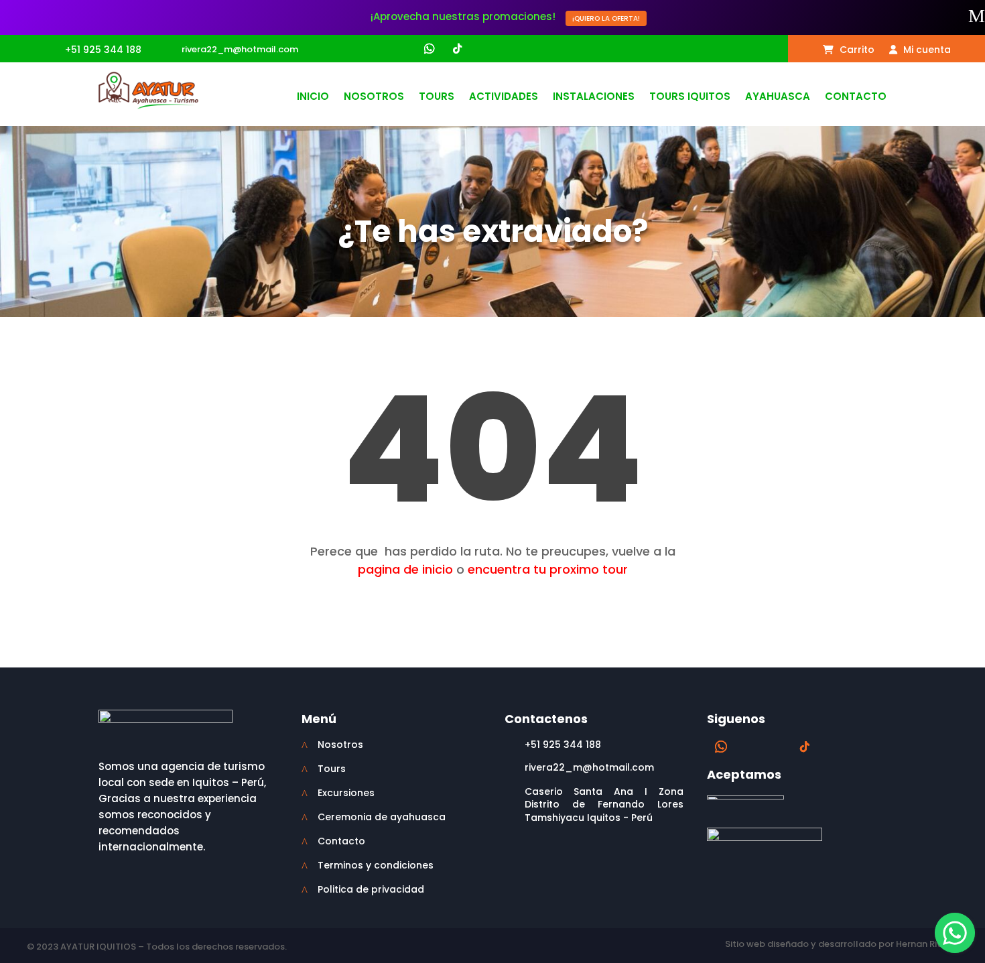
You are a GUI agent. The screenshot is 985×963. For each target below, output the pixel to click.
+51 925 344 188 (103, 49)
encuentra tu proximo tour (548, 569)
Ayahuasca (777, 97)
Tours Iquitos (689, 97)
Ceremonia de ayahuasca (382, 817)
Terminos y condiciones (376, 865)
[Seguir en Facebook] (377, 49)
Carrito (855, 50)
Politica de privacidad (371, 889)
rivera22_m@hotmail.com (240, 49)
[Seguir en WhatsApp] (429, 49)
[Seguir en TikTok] (457, 49)
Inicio (313, 97)
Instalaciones (594, 97)
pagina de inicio (405, 569)
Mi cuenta (926, 50)
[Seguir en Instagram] (402, 49)
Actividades (503, 97)
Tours (436, 97)
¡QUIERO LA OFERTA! (606, 18)
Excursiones (346, 792)
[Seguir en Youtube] (482, 49)
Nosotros (374, 97)
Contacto (855, 97)
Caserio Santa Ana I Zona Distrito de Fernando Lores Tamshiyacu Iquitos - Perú (604, 804)
